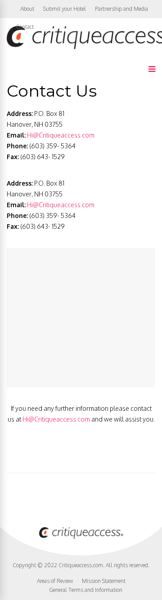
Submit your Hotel (64, 8)
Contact (25, 26)
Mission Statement (104, 581)
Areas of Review (55, 581)
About (27, 8)
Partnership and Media (121, 8)
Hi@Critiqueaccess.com (60, 135)
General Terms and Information (85, 590)
